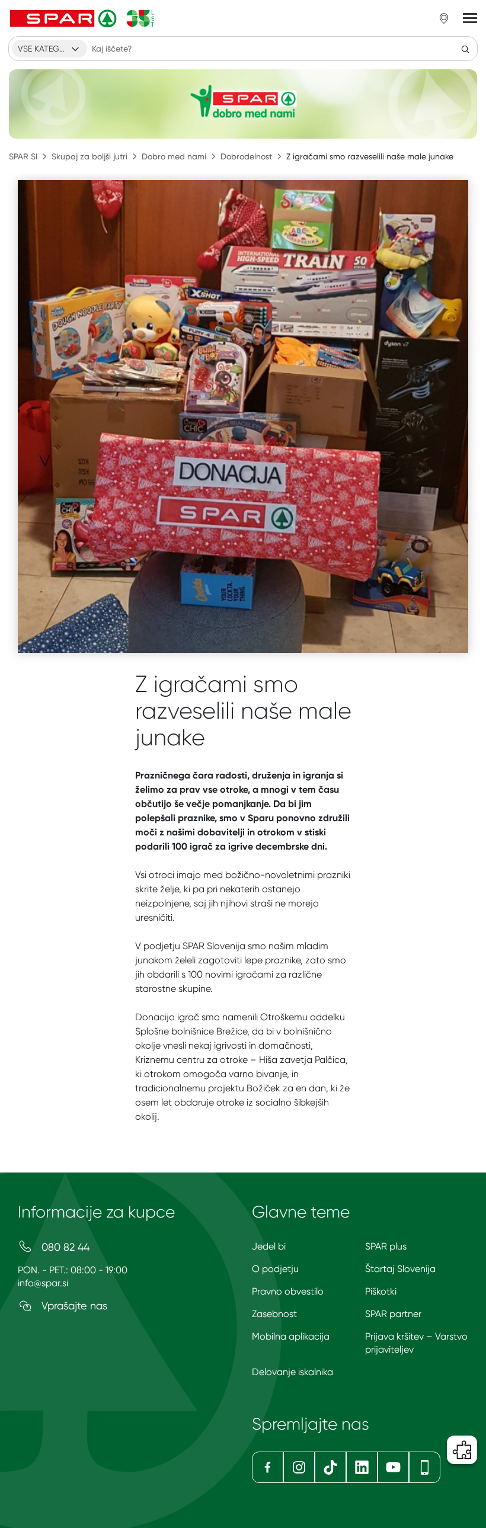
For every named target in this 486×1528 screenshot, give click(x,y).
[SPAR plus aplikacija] (424, 1467)
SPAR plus (386, 1246)
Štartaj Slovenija (400, 1268)
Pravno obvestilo (288, 1291)
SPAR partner (393, 1313)
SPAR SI (23, 156)
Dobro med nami (174, 156)
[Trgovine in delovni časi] (444, 18)
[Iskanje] (465, 49)
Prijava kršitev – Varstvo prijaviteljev (416, 1343)
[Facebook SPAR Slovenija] (267, 1467)
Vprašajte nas (73, 1305)
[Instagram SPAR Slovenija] (299, 1467)
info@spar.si (43, 1283)
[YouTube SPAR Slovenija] (393, 1467)
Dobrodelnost (246, 156)
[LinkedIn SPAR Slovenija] (362, 1467)
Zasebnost (274, 1313)
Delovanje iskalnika (292, 1372)
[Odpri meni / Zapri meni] (470, 18)
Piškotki (381, 1291)
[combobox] (49, 48)
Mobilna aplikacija (291, 1336)
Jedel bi (269, 1246)
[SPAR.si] (82, 18)
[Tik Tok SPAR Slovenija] (330, 1467)
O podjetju (275, 1268)
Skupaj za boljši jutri (89, 156)
